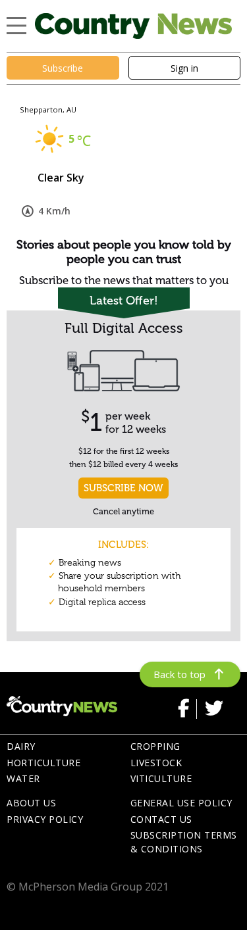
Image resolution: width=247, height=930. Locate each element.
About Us (31, 802)
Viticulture (161, 778)
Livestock (156, 762)
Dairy (21, 746)
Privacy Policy (45, 819)
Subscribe (62, 68)
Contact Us (161, 819)
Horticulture (43, 762)
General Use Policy (181, 802)
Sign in (184, 68)
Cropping (155, 746)
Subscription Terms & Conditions (183, 842)
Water (23, 778)
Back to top (179, 674)
